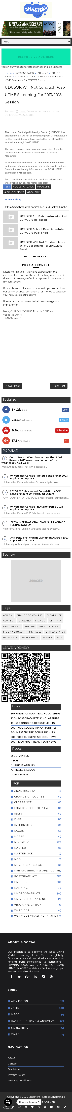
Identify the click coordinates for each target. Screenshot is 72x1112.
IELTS (18, 813)
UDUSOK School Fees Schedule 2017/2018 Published (42, 231)
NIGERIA (30, 626)
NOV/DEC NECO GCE (29, 865)
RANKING (21, 887)
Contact (12, 1063)
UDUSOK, (28, 115)
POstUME (43, 73)
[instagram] (43, 976)
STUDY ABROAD (13, 632)
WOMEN (48, 637)
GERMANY (55, 620)
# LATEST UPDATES (23, 186)
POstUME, (54, 111)
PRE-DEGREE (24, 882)
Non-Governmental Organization (37, 870)
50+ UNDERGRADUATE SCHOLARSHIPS (35, 713)
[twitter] (19, 976)
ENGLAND (25, 620)
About (11, 1057)
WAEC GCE (22, 910)
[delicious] (64, 1106)
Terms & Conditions (20, 1080)
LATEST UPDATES (24, 73)
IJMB (17, 819)
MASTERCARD (11, 626)
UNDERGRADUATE (27, 893)
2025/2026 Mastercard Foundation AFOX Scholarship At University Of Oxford (35, 493)
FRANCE (40, 620)
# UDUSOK (33, 192)
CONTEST (9, 620)
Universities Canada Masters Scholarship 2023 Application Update (39, 477)
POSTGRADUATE (26, 876)
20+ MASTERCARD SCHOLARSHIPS (33, 732)
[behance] (51, 1106)
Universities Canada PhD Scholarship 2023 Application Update (36, 508)
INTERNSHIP (23, 825)
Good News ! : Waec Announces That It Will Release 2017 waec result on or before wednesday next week (32, 460)
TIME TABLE (34, 632)
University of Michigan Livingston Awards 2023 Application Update (39, 539)
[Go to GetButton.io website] (8, 1108)
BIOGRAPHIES (20, 755)
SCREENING (20, 1027)
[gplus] (27, 976)
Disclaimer (14, 1069)
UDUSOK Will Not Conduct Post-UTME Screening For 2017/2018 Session (42, 246)
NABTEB (20, 847)
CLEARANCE (54, 615)
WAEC (15, 1034)
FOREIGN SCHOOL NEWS (32, 808)
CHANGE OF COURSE (30, 615)
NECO (15, 1014)
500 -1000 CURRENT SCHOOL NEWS (33, 737)
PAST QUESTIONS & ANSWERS (33, 1021)
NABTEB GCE (23, 853)
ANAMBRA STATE (26, 790)
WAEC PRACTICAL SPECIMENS (36, 916)
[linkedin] (35, 976)
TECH (14, 760)
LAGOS (19, 830)
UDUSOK (20, 76)
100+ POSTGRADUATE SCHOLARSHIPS (35, 718)
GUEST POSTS (20, 774)
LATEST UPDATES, (39, 111)
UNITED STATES (55, 632)
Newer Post (13, 385)
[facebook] (11, 976)
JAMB (15, 1007)
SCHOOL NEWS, (14, 115)
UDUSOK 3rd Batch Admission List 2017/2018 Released (43, 218)
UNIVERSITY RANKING (30, 899)
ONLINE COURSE (49, 626)
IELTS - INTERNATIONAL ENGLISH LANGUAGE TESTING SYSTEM (37, 524)
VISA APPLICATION (28, 904)
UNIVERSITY (10, 637)
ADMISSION (19, 1001)
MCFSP (19, 836)
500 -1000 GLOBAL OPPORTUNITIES (34, 727)
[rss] (45, 1106)
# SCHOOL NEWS (14, 192)
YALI (59, 637)
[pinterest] (51, 976)
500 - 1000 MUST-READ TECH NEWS (33, 741)
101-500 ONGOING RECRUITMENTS (33, 723)
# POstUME (43, 186)
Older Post (59, 385)
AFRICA (7, 615)
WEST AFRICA (30, 637)
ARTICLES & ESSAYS (23, 769)
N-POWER (21, 842)
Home (8, 73)
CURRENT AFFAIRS (23, 765)
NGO (17, 859)
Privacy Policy (16, 1074)
